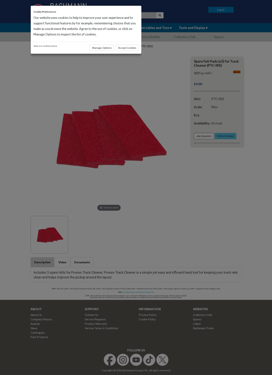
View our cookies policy (45, 46)
